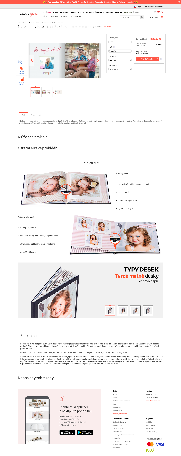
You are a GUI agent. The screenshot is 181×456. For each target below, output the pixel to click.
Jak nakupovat (118, 425)
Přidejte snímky (153, 17)
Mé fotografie (151, 425)
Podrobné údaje (36, 115)
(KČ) (139, 7)
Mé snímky (54, 16)
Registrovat (159, 7)
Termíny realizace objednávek (123, 435)
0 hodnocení (98, 27)
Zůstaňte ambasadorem (121, 401)
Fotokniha (64, 12)
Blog (114, 404)
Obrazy (73, 12)
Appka (136, 12)
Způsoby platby (118, 428)
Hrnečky (118, 12)
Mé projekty (64, 16)
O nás (115, 397)
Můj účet (45, 16)
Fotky (55, 12)
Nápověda (116, 447)
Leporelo (100, 12)
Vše (44, 12)
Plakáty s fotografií (86, 12)
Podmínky (116, 438)
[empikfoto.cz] (29, 13)
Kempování (128, 12)
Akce (114, 394)
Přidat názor (108, 27)
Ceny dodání (117, 431)
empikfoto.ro (117, 410)
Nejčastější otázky (119, 422)
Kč (160, 12)
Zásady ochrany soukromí (122, 441)
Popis (23, 115)
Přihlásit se (149, 7)
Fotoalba (109, 12)
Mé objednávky (76, 16)
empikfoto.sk (117, 407)
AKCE (49, 12)
